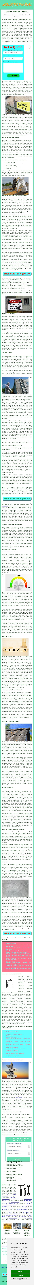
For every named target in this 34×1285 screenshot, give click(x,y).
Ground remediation (8, 804)
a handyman (24, 1206)
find (7, 1114)
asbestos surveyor (26, 372)
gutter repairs (17, 1210)
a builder (26, 1212)
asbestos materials (13, 252)
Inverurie (5, 506)
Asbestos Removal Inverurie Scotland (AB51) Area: (17, 19)
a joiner (9, 1212)
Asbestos (4, 140)
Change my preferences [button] (20, 1278)
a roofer (29, 1218)
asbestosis (5, 149)
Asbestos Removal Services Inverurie (14, 1135)
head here (19, 1097)
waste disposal (12, 445)
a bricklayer (16, 1207)
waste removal (15, 1202)
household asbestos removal (10, 1016)
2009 (17, 1055)
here (25, 1132)
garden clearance (22, 1209)
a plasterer (22, 1216)
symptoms (29, 170)
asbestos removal (27, 91)
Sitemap (3, 1265)
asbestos (15, 29)
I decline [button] (20, 1275)
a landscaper (28, 1200)
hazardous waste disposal (16, 340)
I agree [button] (20, 1271)
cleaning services (11, 1215)
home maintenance (15, 1213)
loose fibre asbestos (12, 333)
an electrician (13, 1218)
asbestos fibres (7, 156)
